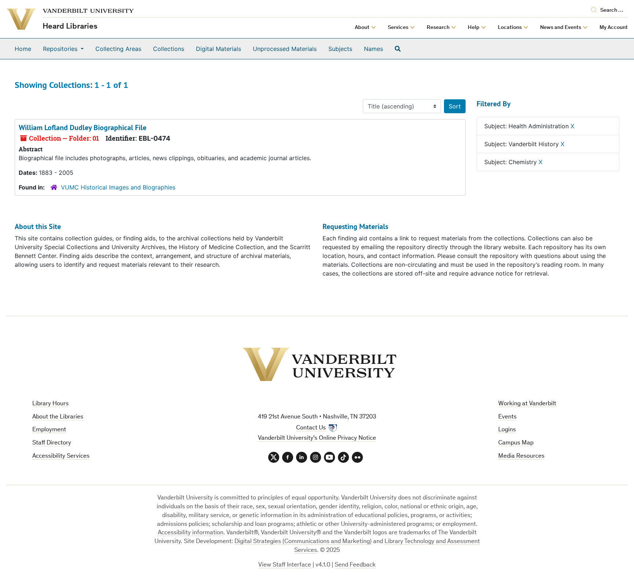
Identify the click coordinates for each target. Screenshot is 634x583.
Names (373, 48)
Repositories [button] (61, 48)
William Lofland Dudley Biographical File (82, 127)
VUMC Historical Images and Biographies (118, 187)
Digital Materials (218, 48)
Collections (168, 48)
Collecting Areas (118, 48)
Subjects (340, 48)
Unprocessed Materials (285, 48)
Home (23, 48)
